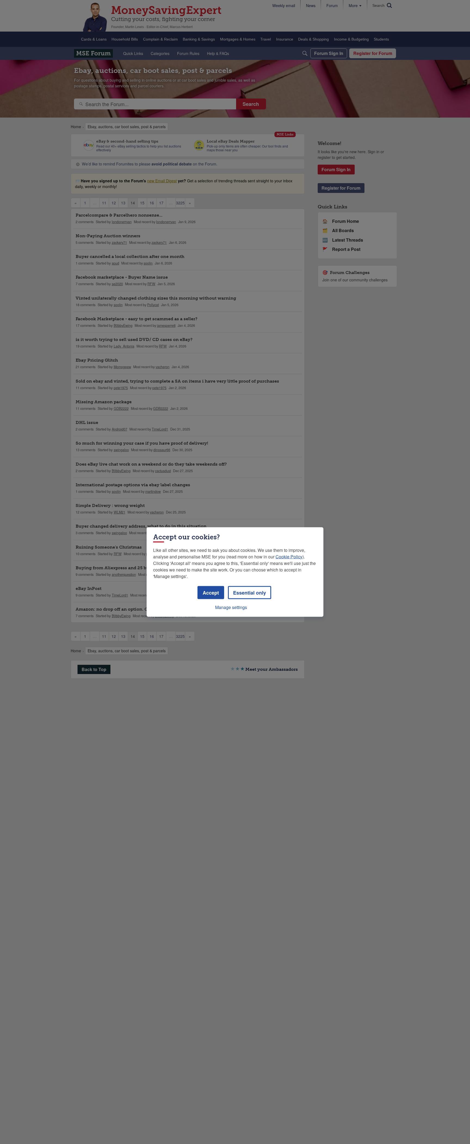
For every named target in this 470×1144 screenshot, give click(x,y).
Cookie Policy (289, 556)
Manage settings (231, 607)
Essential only (249, 592)
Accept (211, 592)
